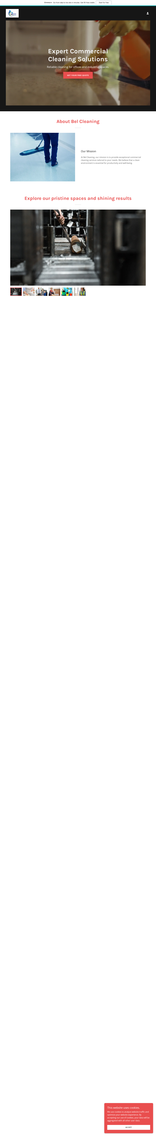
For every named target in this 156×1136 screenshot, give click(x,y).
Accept (129, 1127)
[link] (12, 13)
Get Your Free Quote (78, 75)
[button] (147, 13)
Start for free (104, 3)
